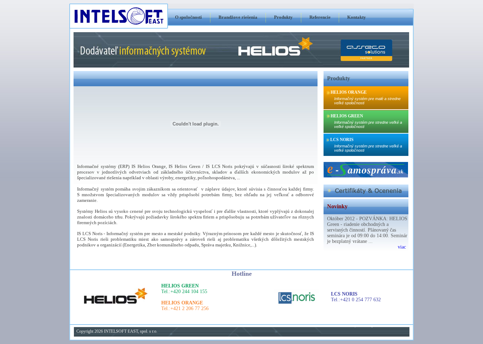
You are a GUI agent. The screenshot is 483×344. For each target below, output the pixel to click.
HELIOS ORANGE (349, 92)
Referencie (320, 17)
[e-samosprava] (366, 176)
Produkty (283, 17)
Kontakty (356, 17)
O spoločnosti (188, 17)
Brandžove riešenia (238, 17)
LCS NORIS (342, 139)
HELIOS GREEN (347, 115)
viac (402, 247)
